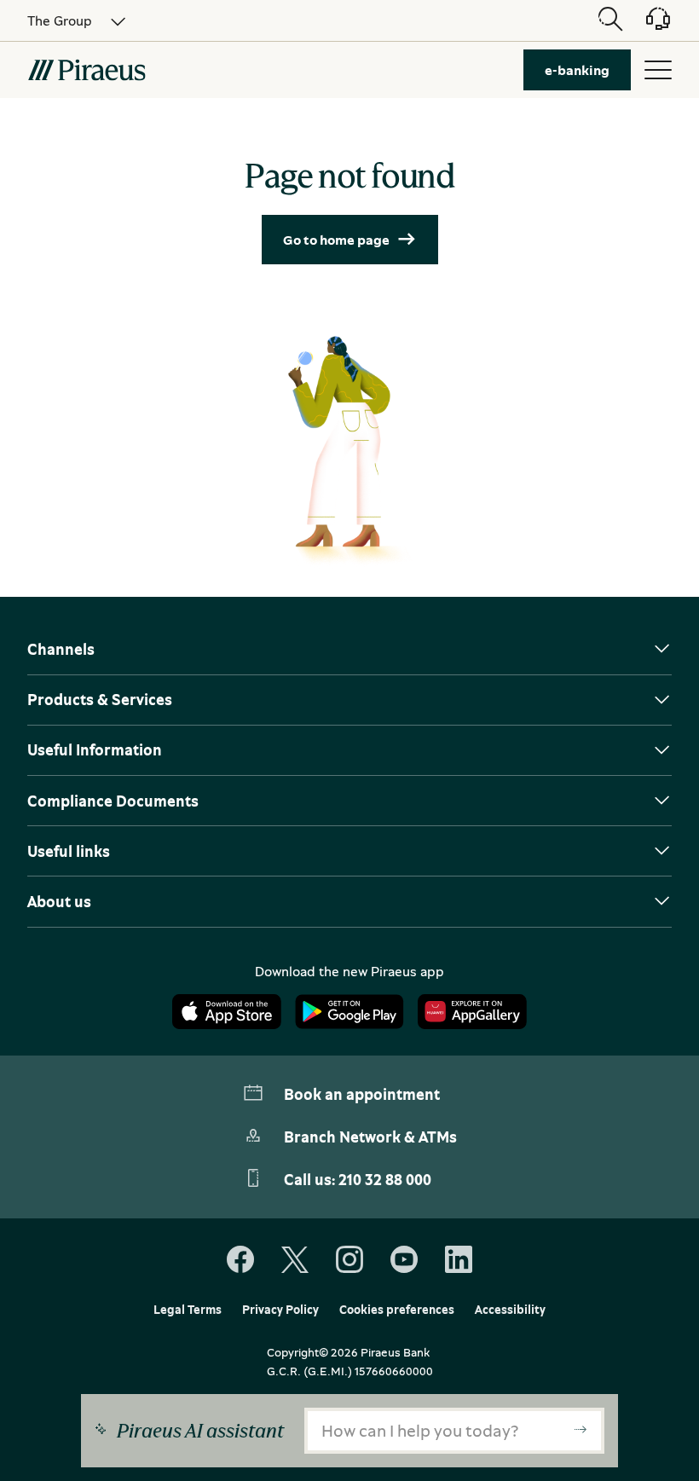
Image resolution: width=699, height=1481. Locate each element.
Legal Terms (187, 1309)
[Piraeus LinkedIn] (458, 1260)
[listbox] (66, 20)
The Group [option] (59, 20)
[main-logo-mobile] (86, 70)
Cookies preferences (396, 1309)
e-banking (577, 70)
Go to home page (336, 239)
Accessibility (510, 1309)
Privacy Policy (280, 1309)
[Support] (648, 24)
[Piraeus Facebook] (240, 1260)
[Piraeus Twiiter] (295, 1260)
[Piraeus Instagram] (349, 1260)
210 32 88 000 (384, 1179)
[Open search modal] (610, 20)
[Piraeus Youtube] (404, 1260)
